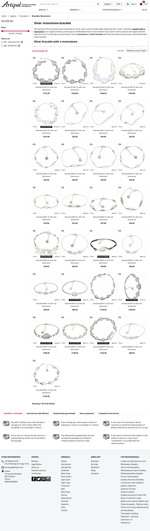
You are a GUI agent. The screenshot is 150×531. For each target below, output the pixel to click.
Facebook (34, 479)
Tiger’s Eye (65, 482)
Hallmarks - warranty (129, 516)
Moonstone (66, 464)
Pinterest (43, 479)
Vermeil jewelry (127, 510)
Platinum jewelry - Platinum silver (134, 504)
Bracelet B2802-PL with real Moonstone (46, 175)
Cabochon (14, 42)
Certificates (36, 473)
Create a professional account (133, 461)
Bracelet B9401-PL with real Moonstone (46, 391)
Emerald (64, 501)
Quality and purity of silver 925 (133, 495)
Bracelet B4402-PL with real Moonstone (75, 261)
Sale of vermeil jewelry (130, 467)
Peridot (64, 510)
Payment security (38, 470)
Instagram (48, 479)
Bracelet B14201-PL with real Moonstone (46, 131)
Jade (63, 489)
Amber (64, 461)
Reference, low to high (136, 50)
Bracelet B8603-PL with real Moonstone (103, 348)
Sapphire (65, 504)
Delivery (34, 461)
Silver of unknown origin (131, 498)
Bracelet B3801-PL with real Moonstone (46, 218)
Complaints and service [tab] (108, 413)
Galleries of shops (128, 489)
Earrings (94, 464)
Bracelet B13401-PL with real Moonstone (131, 88)
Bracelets (95, 461)
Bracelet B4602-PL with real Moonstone (103, 261)
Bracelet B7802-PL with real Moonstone (46, 348)
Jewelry (42, 10)
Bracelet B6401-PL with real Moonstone (75, 304)
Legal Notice (36, 464)
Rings (93, 470)
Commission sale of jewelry (132, 482)
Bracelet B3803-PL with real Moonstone (103, 218)
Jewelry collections (128, 486)
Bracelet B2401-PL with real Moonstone (75, 131)
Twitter (38, 479)
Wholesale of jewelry (129, 464)
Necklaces (95, 467)
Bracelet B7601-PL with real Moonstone (132, 304)
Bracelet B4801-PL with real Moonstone (132, 261)
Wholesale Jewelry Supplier (132, 473)
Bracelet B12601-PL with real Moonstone (74, 88)
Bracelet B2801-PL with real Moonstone (132, 131)
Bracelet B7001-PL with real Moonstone (103, 304)
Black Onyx (65, 473)
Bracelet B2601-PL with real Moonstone (103, 131)
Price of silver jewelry (129, 476)
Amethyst (65, 470)
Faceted (12, 45)
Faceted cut (125, 522)
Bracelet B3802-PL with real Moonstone (75, 218)
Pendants (95, 473)
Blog (144, 10)
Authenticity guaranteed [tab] (64, 413)
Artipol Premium (128, 492)
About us (35, 467)
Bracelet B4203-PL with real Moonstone (46, 261)
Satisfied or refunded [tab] (13, 413)
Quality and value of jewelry (132, 479)
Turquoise (65, 486)
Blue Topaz (65, 492)
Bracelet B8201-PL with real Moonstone (75, 348)
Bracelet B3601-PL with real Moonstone (132, 175)
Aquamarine (66, 498)
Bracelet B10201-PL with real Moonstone (46, 88)
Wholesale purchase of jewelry (133, 470)
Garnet (64, 495)
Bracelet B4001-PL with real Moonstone (132, 218)
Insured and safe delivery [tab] (38, 413)
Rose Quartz (66, 476)
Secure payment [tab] (87, 413)
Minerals (74, 10)
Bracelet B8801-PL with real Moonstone (132, 348)
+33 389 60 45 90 (11, 461)
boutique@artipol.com (14, 467)
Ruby (63, 507)
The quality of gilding (129, 513)
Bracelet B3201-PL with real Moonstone (103, 175)
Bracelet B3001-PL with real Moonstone (75, 175)
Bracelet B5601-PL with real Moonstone (46, 304)
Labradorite (66, 467)
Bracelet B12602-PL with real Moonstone (103, 88)
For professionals (111, 10)
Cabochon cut (126, 519)
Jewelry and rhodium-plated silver (135, 501)
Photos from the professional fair (135, 507)
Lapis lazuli (65, 479)
